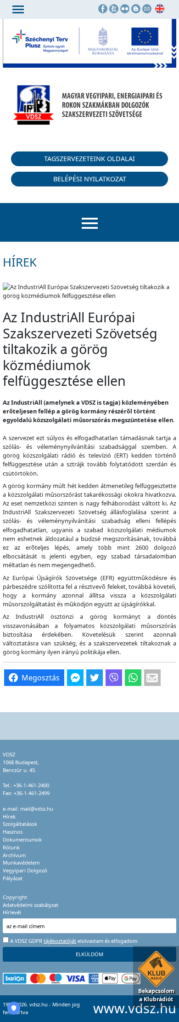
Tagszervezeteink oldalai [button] (89, 158)
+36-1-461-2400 (31, 785)
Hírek (9, 816)
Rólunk (11, 847)
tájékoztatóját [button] (60, 940)
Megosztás (41, 678)
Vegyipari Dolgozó (25, 870)
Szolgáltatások (20, 823)
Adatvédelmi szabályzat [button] (30, 904)
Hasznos (12, 831)
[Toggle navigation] (18, 9)
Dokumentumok (22, 839)
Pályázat (12, 878)
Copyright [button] (15, 897)
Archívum (14, 855)
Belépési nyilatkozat (89, 178)
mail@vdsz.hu (36, 808)
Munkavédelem (21, 862)
